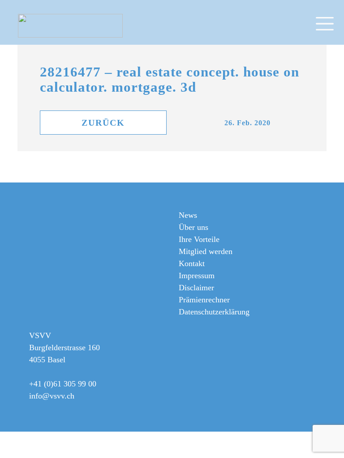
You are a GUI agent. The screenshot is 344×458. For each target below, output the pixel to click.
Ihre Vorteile (199, 239)
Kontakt (192, 263)
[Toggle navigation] (329, 22)
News (188, 215)
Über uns (193, 227)
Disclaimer (196, 287)
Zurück (103, 122)
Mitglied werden (205, 251)
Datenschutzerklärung (214, 311)
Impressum (197, 275)
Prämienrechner (204, 299)
